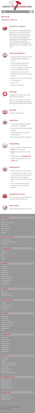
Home (2, 220)
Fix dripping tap (5, 268)
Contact (13, 160)
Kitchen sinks (4, 274)
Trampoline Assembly (6, 305)
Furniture (3, 303)
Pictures (3, 251)
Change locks (4, 316)
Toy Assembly (5, 309)
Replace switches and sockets (9, 362)
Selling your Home (6, 399)
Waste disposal (5, 284)
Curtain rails (4, 253)
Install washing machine (7, 278)
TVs (2, 255)
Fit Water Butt (4, 351)
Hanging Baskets (5, 347)
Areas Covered (5, 226)
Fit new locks (4, 318)
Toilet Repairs (4, 266)
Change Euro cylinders (7, 324)
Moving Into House (6, 395)
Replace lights (4, 366)
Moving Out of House (6, 397)
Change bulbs (4, 358)
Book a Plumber (5, 244)
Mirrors (3, 257)
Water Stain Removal (6, 380)
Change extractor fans (6, 368)
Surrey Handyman (6, 240)
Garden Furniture (5, 343)
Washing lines (4, 345)
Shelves (3, 259)
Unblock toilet (5, 272)
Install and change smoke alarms (9, 372)
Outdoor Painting (5, 339)
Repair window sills (6, 293)
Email (12, 152)
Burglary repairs (5, 328)
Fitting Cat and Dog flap (7, 295)
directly (13, 149)
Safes (2, 330)
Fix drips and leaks (6, 280)
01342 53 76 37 (27, 156)
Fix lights (3, 360)
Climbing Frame (5, 307)
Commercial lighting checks (8, 364)
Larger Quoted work (6, 384)
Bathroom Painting (5, 382)
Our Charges (4, 224)
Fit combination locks (6, 326)
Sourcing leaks (5, 282)
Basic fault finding (5, 370)
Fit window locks (5, 320)
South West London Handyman (9, 242)
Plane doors (4, 291)
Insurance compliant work (8, 322)
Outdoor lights (5, 349)
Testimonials (4, 230)
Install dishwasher (5, 276)
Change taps (4, 270)
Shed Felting (4, 337)
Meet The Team (5, 228)
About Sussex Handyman (7, 222)
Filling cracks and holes (7, 388)
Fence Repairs (4, 341)
